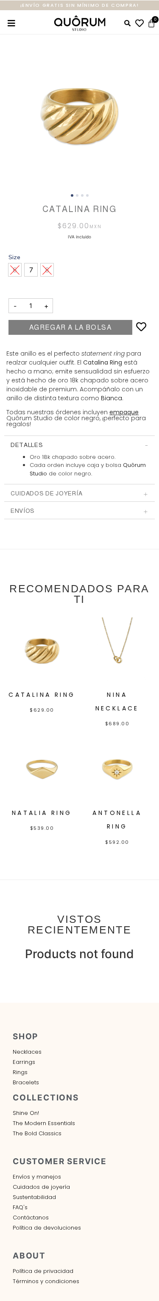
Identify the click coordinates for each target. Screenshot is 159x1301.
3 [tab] (82, 195)
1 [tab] (72, 195)
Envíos (23, 510)
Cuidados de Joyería (46, 493)
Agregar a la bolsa (70, 327)
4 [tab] (87, 195)
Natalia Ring (42, 813)
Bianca (111, 398)
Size (14, 257)
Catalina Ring (41, 694)
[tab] (79, 444)
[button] (31, 269)
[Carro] (151, 23)
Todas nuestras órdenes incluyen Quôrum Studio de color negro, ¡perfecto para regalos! (76, 418)
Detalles (27, 444)
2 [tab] (77, 195)
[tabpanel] (79, 116)
